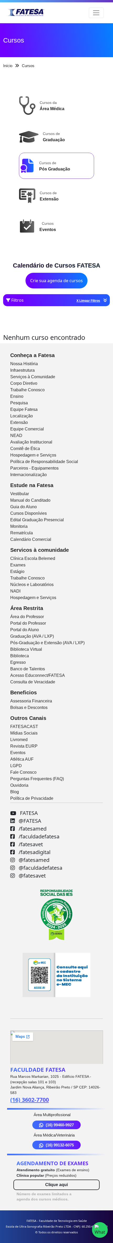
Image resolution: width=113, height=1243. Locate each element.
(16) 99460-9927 (60, 1125)
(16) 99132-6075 (60, 1145)
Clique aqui (56, 1184)
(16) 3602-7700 (29, 1099)
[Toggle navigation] (96, 13)
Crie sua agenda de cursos (56, 280)
